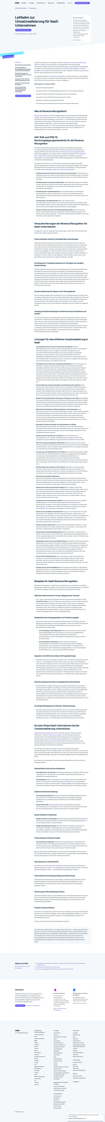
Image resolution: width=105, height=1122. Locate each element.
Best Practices (75, 439)
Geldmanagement (58, 1053)
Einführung (18, 62)
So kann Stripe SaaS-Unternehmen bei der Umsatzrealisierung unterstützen (20, 89)
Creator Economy (58, 1061)
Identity (36, 1058)
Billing (35, 1040)
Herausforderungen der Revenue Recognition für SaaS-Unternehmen (23, 74)
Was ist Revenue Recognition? (23, 65)
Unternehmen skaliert (55, 735)
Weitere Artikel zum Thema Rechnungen (22, 967)
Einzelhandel (57, 1079)
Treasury (36, 1084)
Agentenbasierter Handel (60, 1037)
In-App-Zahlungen (58, 1049)
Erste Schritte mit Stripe (22, 30)
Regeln (84, 818)
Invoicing (36, 1060)
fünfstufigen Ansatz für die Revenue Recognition (59, 169)
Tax (35, 1080)
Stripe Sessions (77, 1041)
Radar (35, 1074)
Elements (36, 1054)
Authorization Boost (39, 1038)
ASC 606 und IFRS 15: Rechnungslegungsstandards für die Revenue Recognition (23, 69)
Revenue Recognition (58, 76)
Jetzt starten (19, 1005)
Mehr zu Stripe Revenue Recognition (60, 1009)
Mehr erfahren (76, 40)
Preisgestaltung (61, 3)
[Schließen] (102, 1114)
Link (35, 1064)
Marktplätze (57, 1051)
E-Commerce (57, 1041)
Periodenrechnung (53, 739)
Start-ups (56, 1035)
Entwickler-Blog (57, 1108)
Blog (74, 1037)
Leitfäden (75, 1033)
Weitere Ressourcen (78, 1056)
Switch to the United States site (76, 1118)
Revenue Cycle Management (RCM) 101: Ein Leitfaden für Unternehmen (54, 969)
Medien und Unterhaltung (60, 1071)
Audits (76, 842)
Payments (36, 1070)
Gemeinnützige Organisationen (61, 1073)
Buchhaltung (32, 8)
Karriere (75, 1064)
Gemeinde (75, 1039)
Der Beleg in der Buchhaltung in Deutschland (48, 967)
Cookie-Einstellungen (78, 1052)
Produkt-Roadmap (77, 1062)
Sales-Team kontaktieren (82, 3)
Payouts (36, 1072)
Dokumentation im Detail (79, 1003)
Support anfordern (77, 1076)
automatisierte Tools (42, 508)
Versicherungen (57, 1069)
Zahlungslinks (37, 1068)
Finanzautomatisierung (59, 1045)
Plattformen (57, 1055)
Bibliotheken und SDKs (59, 1104)
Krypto (36, 1050)
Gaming (55, 1065)
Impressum (75, 1054)
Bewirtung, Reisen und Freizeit (61, 1067)
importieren (68, 781)
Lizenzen (75, 1048)
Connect (36, 1048)
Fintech (55, 1063)
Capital (36, 1042)
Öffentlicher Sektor (58, 1077)
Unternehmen (57, 1033)
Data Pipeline (37, 1052)
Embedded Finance (58, 1043)
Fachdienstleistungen (59, 1075)
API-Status (56, 1100)
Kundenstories (76, 1035)
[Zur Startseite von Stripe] (16, 1030)
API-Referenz (57, 1098)
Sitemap (75, 1050)
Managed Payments (39, 1066)
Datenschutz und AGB (78, 1043)
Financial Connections (39, 1056)
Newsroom (75, 1066)
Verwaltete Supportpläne (79, 1078)
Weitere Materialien (21, 8)
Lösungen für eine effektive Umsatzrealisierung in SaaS (22, 79)
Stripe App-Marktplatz (59, 1086)
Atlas (35, 1036)
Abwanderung (73, 502)
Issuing (36, 1062)
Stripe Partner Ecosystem (60, 1088)
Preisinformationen (39, 1034)
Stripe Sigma (37, 1078)
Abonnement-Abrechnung (53, 865)
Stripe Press (76, 1068)
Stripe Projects (57, 1106)
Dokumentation (57, 1096)
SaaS (55, 1057)
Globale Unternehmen (59, 1047)
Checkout (36, 1044)
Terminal (36, 1082)
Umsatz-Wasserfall (56, 804)
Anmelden (70, 3)
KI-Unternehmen (58, 1059)
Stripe (67, 921)
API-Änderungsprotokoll (60, 1102)
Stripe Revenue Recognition (42, 733)
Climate (36, 1046)
